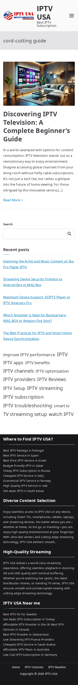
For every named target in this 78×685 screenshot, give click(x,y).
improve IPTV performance (29, 354)
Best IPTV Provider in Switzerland (26, 634)
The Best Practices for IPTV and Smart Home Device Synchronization (37, 336)
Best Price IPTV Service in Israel (24, 460)
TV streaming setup (25, 414)
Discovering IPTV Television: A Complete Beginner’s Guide (36, 126)
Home (16, 667)
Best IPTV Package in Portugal (23, 450)
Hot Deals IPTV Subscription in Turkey (29, 619)
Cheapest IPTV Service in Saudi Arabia (29, 644)
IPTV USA (45, 12)
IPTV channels (18, 371)
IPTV (62, 354)
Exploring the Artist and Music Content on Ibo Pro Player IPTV (38, 264)
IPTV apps (13, 362)
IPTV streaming (45, 388)
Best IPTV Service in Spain (21, 455)
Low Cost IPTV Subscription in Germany (30, 655)
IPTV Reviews (51, 379)
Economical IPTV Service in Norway (27, 481)
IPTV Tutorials (34, 667)
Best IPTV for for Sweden (20, 614)
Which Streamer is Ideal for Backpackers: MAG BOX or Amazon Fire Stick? (34, 318)
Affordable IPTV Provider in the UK (26, 624)
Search (8, 224)
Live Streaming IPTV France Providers (28, 639)
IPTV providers (19, 379)
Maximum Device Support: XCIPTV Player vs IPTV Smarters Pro (36, 300)
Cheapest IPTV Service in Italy (23, 476)
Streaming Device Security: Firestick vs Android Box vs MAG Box (32, 282)
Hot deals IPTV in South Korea (23, 491)
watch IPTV (61, 414)
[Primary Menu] (71, 15)
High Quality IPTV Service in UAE (25, 486)
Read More (11, 200)
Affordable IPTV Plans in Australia (26, 649)
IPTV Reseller (57, 667)
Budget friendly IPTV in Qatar (23, 466)
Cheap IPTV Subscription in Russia (26, 471)
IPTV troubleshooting (27, 405)
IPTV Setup (14, 388)
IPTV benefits (37, 362)
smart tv (61, 405)
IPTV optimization (52, 371)
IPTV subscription (23, 396)
